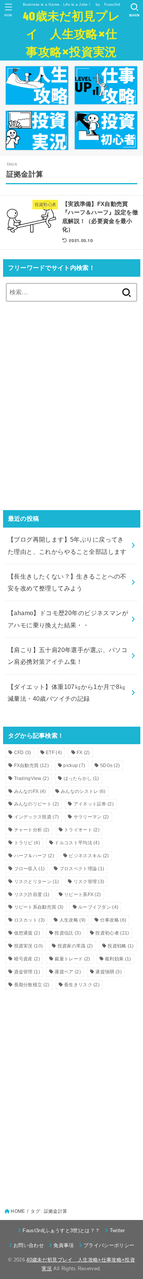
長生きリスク (82, 984)
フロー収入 (29, 868)
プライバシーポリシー (109, 1245)
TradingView (31, 778)
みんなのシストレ (83, 791)
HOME (18, 1211)
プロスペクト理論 (81, 868)
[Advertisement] (71, 411)
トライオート (82, 829)
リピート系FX (82, 894)
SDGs (110, 765)
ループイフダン (98, 907)
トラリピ (27, 842)
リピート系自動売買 (39, 907)
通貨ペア (67, 971)
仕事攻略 (113, 920)
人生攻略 (72, 920)
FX (83, 752)
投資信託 (67, 933)
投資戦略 (120, 946)
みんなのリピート (36, 804)
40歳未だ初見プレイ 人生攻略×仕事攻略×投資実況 (71, 33)
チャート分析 (32, 829)
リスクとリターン (36, 881)
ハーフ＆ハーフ (34, 855)
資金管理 (27, 971)
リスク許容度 (32, 894)
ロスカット (29, 920)
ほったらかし (81, 778)
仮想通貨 (27, 933)
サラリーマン (91, 817)
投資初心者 (112, 933)
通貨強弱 (108, 971)
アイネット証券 (94, 804)
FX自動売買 (31, 765)
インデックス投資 (36, 817)
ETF (54, 752)
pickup (74, 765)
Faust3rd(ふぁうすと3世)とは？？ (61, 1230)
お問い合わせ (28, 1245)
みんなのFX (30, 791)
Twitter (117, 1230)
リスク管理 (89, 881)
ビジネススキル (89, 855)
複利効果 (118, 959)
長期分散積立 (32, 984)
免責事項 (63, 1245)
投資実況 (28, 946)
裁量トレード (72, 959)
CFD (22, 752)
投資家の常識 (75, 946)
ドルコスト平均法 (77, 842)
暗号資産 (27, 959)
